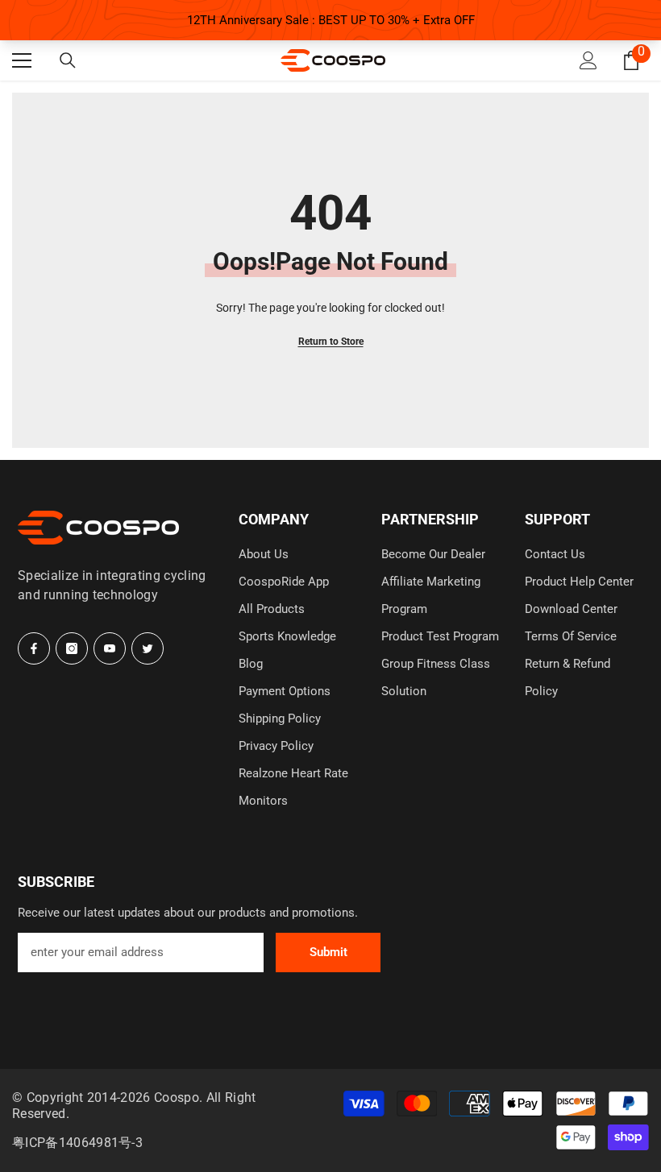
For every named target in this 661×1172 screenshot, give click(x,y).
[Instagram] (72, 648)
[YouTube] (110, 648)
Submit (328, 952)
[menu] (21, 60)
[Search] (67, 61)
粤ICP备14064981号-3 (77, 1142)
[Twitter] (147, 648)
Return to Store (331, 341)
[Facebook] (34, 648)
